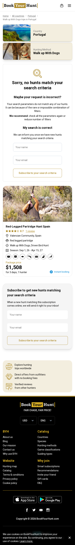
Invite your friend (47, 474)
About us (8, 437)
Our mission (9, 445)
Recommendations (48, 470)
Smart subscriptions (49, 466)
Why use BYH (10, 453)
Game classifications (49, 449)
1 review (30, 231)
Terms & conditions (13, 474)
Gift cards (43, 478)
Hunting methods (47, 445)
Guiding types (45, 453)
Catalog (7, 470)
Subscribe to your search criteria (37, 173)
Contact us (9, 449)
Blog (5, 441)
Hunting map (10, 466)
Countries (43, 437)
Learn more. (26, 541)
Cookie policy (10, 483)
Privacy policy (10, 478)
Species (42, 441)
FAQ (40, 483)
